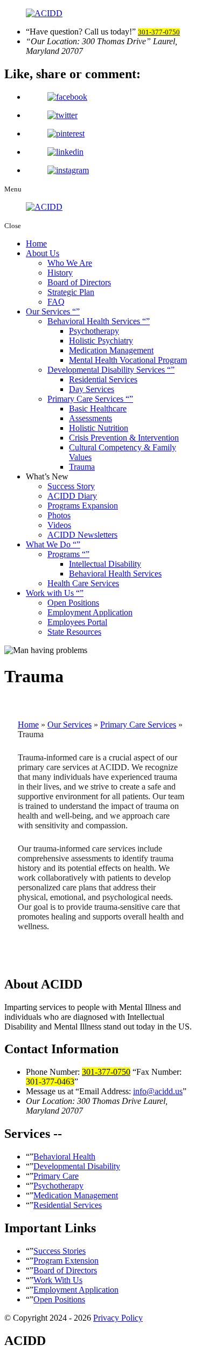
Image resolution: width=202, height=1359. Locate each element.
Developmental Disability (76, 1166)
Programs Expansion (82, 505)
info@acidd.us (158, 1091)
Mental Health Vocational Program (128, 360)
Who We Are (69, 262)
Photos (59, 515)
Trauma (82, 466)
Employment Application (90, 612)
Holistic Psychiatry (101, 340)
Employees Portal (77, 622)
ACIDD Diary (72, 495)
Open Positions (73, 602)
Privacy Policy (118, 1317)
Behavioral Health (64, 1156)
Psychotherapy (94, 330)
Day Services (91, 389)
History (60, 272)
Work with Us (51, 593)
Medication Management (111, 350)
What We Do (49, 544)
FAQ (56, 301)
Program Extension (66, 1260)
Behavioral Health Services (94, 321)
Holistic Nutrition (98, 428)
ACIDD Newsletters (82, 534)
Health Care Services (83, 583)
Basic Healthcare (98, 408)
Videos (59, 525)
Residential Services (103, 379)
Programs (64, 554)
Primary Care (56, 1175)
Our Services (49, 311)
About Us (42, 253)
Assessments (90, 418)
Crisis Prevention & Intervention (124, 437)
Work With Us (57, 1280)
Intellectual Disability (105, 563)
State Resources (74, 631)
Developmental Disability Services (107, 369)
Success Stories (59, 1250)
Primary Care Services (86, 398)
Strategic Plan (70, 292)
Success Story (71, 486)
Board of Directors (79, 282)
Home (36, 243)
